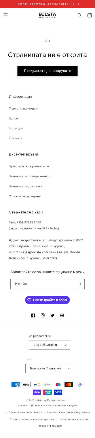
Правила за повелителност (25, 412)
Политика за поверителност (30, 176)
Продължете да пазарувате (47, 71)
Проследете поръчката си (29, 166)
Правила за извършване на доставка (32, 419)
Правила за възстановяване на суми (54, 405)
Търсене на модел (23, 108)
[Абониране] (79, 284)
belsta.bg (41, 400)
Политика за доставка (25, 186)
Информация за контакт (74, 419)
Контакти (16, 138)
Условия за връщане (25, 196)
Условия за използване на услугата (68, 412)
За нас (14, 118)
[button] (5, 15)
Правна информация (50, 425)
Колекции (16, 128)
